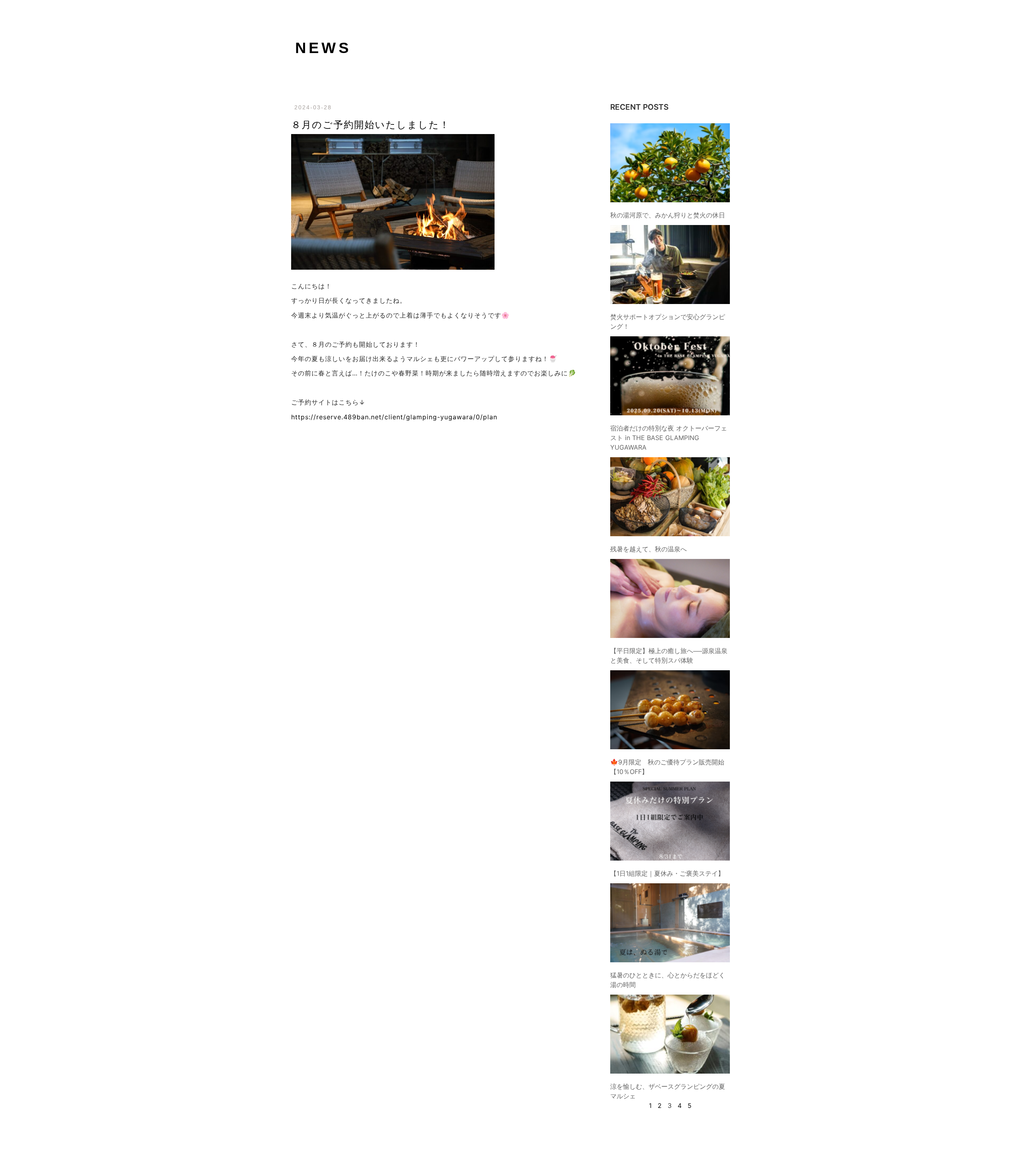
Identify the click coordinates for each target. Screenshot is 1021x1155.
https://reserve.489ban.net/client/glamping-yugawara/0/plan (394, 417)
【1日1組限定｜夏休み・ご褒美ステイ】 (667, 873)
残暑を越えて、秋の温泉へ (648, 549)
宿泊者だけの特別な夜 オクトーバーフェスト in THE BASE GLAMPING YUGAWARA (668, 437)
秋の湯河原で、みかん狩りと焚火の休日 (667, 215)
